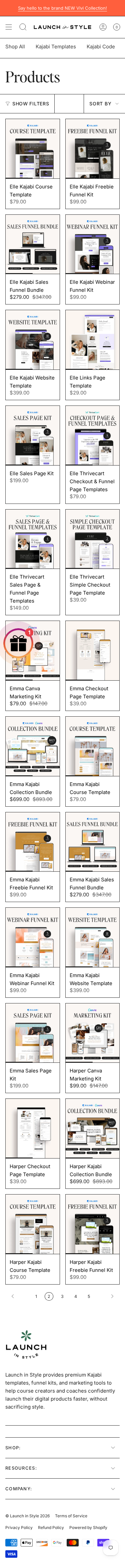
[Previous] (18, 1296)
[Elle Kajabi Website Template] (33, 339)
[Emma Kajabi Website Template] (93, 937)
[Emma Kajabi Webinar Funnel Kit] (33, 937)
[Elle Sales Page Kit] (33, 435)
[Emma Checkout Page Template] (93, 650)
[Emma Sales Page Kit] (33, 1033)
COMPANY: (18, 1488)
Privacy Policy (19, 1527)
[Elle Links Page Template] (93, 339)
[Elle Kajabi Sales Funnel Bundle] (33, 244)
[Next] (106, 1296)
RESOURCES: (21, 1468)
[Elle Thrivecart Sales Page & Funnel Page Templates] (33, 539)
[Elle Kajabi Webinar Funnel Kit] (93, 244)
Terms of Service (71, 1515)
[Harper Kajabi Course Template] (33, 1224)
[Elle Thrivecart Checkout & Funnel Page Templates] (93, 435)
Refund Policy (51, 1527)
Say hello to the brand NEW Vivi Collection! (62, 8)
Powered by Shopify (88, 1527)
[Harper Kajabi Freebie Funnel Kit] (93, 1224)
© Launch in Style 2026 (27, 1515)
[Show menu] (8, 27)
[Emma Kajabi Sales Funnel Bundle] (93, 842)
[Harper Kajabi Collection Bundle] (93, 1128)
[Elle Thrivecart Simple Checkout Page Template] (93, 539)
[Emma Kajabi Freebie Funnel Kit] (33, 842)
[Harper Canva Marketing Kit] (93, 1033)
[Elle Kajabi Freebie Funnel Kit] (93, 148)
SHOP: (13, 1447)
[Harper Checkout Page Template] (33, 1128)
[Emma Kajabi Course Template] (93, 746)
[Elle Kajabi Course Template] (33, 148)
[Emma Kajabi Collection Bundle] (33, 746)
